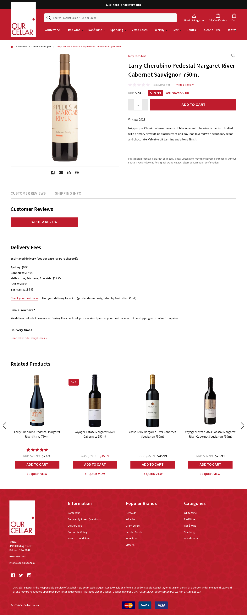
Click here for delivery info (123, 5)
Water (232, 30)
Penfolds (131, 513)
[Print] (68, 172)
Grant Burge (133, 525)
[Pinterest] (77, 172)
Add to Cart (193, 105)
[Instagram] (29, 575)
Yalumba (130, 519)
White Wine (52, 30)
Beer (175, 30)
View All (130, 545)
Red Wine (74, 30)
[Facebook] (52, 172)
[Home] (12, 46)
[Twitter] (21, 575)
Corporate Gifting (78, 532)
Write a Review (185, 84)
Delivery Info (75, 525)
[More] (62, 30)
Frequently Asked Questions (84, 519)
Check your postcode (24, 298)
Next (242, 426)
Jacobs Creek (134, 532)
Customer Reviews (28, 193)
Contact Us (74, 513)
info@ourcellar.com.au (22, 563)
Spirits (191, 30)
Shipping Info (68, 193)
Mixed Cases (139, 30)
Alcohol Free (212, 30)
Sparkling (116, 30)
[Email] (60, 172)
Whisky (159, 30)
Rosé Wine (95, 30)
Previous (4, 426)
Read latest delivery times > (29, 338)
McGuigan (131, 538)
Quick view (39, 474)
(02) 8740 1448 (17, 556)
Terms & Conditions (79, 538)
